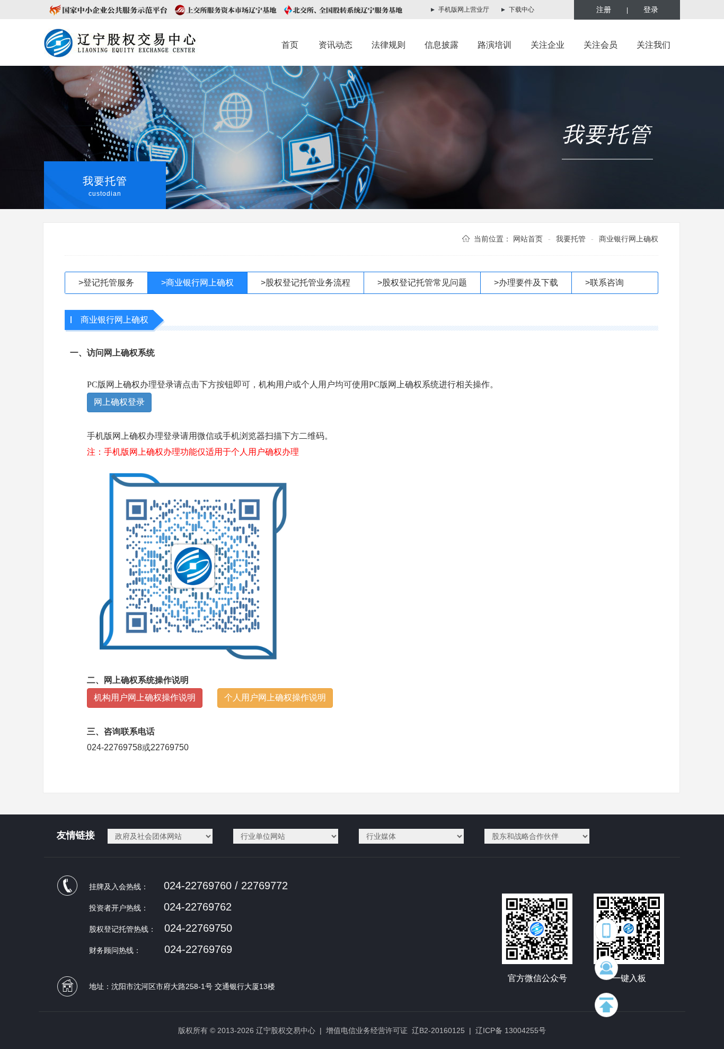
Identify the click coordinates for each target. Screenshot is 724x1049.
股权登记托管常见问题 (422, 282)
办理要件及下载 (526, 282)
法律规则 (388, 44)
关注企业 (547, 44)
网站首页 (528, 239)
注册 (603, 9)
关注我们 (653, 44)
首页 (289, 44)
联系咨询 (604, 282)
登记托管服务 (106, 282)
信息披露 (441, 44)
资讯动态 (335, 44)
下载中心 (521, 9)
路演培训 (494, 44)
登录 (650, 9)
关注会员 (600, 44)
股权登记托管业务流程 (305, 282)
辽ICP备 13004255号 (510, 1030)
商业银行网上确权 (197, 282)
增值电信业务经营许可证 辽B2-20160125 (395, 1030)
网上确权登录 (119, 401)
